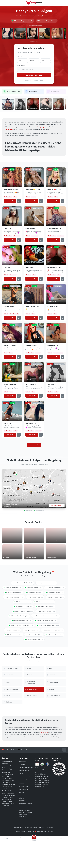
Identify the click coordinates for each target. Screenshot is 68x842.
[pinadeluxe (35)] (50, 481)
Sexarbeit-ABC (23, 780)
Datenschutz (42, 827)
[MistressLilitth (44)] (53, 494)
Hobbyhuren (9, 129)
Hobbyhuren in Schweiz (25, 804)
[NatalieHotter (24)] (24, 483)
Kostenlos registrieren (35, 75)
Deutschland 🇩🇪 (15, 750)
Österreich (5, 770)
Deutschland (5, 768)
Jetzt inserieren (23, 786)
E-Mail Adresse (21, 65)
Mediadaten (33, 827)
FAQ (21, 827)
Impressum (50, 827)
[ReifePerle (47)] (18, 489)
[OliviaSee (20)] (15, 473)
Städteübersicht (23, 789)
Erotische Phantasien (41, 768)
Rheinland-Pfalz (25, 750)
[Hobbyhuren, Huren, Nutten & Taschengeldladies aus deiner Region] (34, 3)
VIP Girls (21, 774)
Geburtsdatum (20, 57)
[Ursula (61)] (31, 492)
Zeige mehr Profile (34, 445)
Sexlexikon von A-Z (24, 777)
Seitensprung (39, 127)
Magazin (21, 783)
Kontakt (16, 827)
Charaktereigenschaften (26, 767)
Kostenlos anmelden (56, 505)
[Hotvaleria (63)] (40, 487)
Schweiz (4, 772)
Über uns (26, 827)
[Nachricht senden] (19, 201)
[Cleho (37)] (43, 477)
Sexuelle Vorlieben (24, 770)
